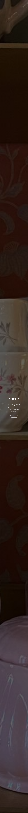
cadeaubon (13, 2)
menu (17, 2)
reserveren (6, 2)
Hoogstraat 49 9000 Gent (14, 416)
